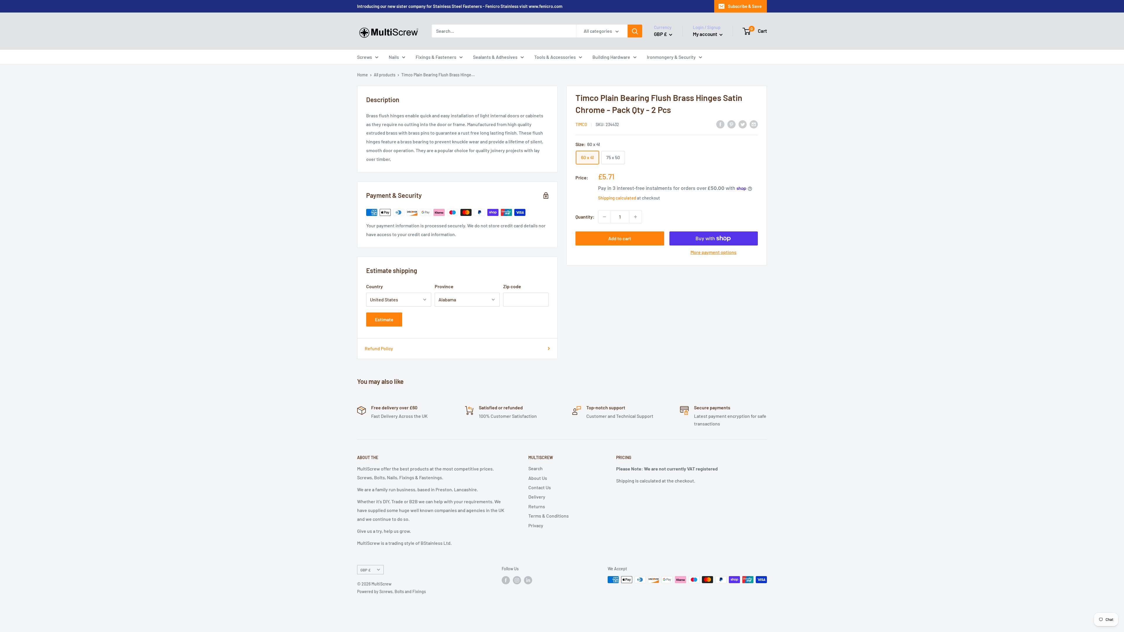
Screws (364, 57)
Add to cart (619, 238)
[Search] (635, 31)
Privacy (535, 525)
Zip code (512, 286)
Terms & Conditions (548, 515)
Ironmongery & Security (671, 57)
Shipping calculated (617, 197)
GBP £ (365, 569)
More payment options (713, 252)
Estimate (384, 319)
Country (374, 286)
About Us (537, 478)
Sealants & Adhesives (495, 57)
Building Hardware (611, 57)
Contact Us (539, 487)
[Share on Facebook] (720, 123)
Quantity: (584, 216)
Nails (394, 57)
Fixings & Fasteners (436, 57)
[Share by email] (754, 123)
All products (384, 74)
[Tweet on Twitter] (743, 123)
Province (444, 286)
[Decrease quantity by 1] (604, 217)
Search (535, 468)
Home (362, 74)
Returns (536, 506)
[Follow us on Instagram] (517, 580)
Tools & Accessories (555, 57)
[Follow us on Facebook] (506, 580)
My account (705, 34)
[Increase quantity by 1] (635, 217)
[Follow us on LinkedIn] (528, 580)
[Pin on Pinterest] (731, 123)
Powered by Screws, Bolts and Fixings (391, 591)
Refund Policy (379, 348)
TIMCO (581, 124)
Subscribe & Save (745, 6)
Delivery (536, 496)
